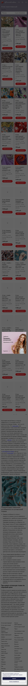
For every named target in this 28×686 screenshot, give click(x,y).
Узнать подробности (14, 681)
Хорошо (14, 678)
